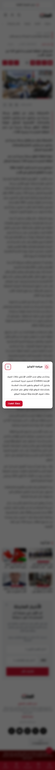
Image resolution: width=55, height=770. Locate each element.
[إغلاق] (8, 366)
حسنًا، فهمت (14, 403)
